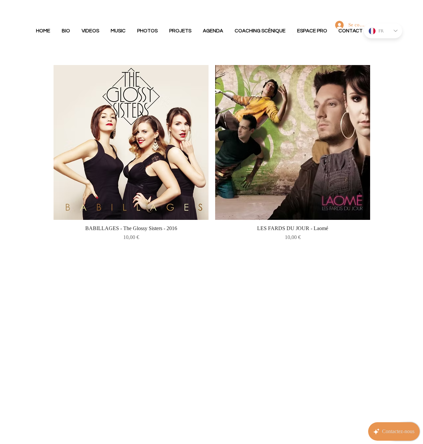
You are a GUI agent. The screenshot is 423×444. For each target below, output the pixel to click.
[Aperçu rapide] (131, 142)
